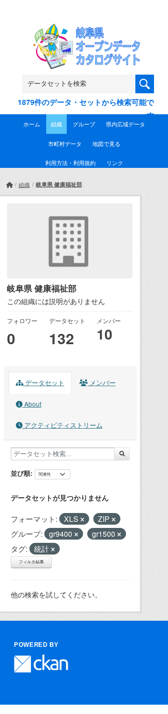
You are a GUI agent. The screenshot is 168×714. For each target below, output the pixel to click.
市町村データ (65, 143)
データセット (43, 382)
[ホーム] (9, 184)
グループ (84, 124)
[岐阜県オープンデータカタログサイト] (84, 29)
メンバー (102, 382)
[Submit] (122, 453)
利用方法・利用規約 (70, 162)
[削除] (82, 519)
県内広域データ (125, 124)
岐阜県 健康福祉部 (59, 184)
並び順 (20, 473)
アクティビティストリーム (62, 425)
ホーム (31, 124)
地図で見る (106, 143)
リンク (114, 162)
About (32, 404)
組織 (56, 124)
